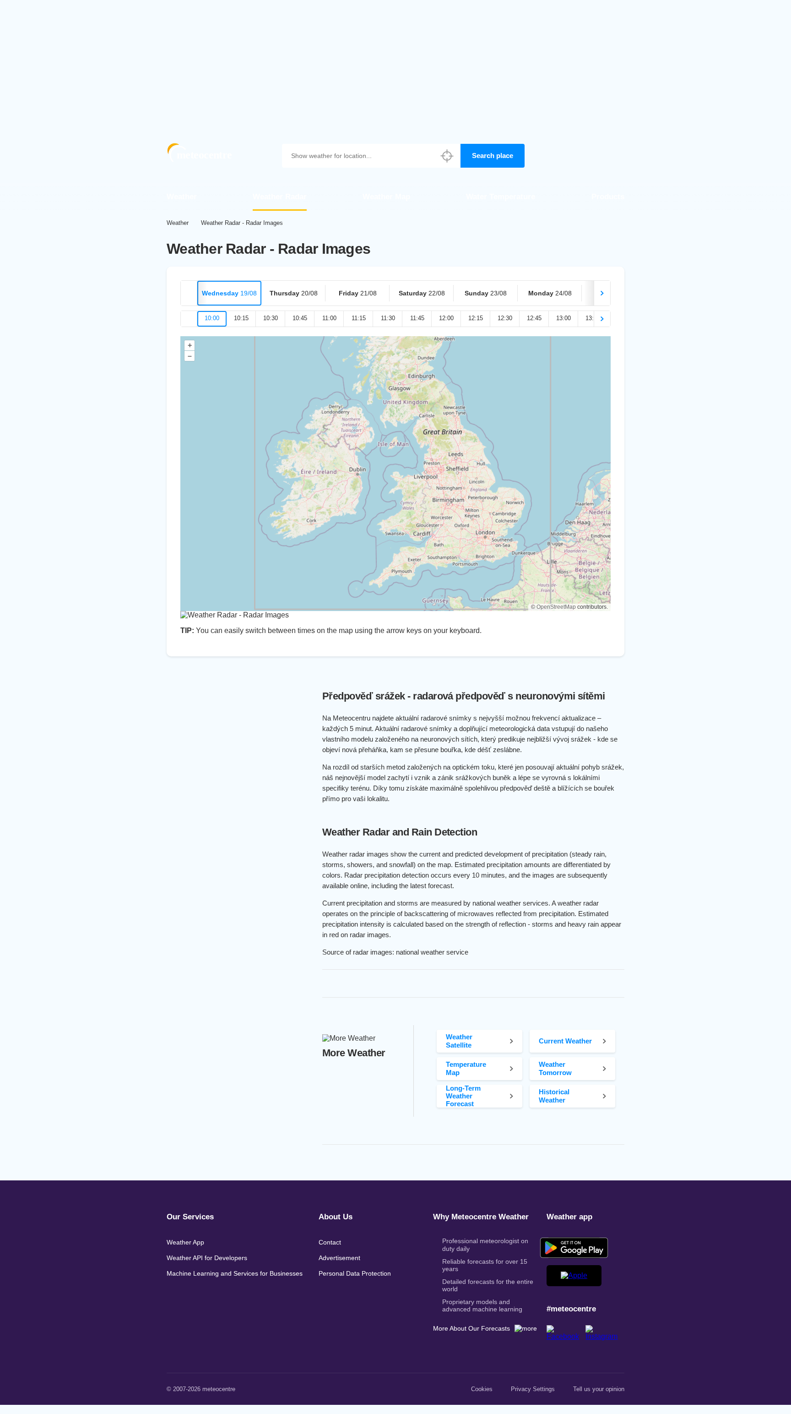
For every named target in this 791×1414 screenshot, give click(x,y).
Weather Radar (280, 196)
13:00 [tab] (563, 318)
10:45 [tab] (300, 318)
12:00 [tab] (446, 318)
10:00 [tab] (212, 318)
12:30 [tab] (505, 318)
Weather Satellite (459, 1040)
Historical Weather (554, 1095)
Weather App (185, 1242)
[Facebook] (566, 1336)
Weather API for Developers (207, 1257)
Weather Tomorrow (555, 1068)
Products (607, 196)
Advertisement (339, 1257)
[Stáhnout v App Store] (574, 1275)
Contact (330, 1242)
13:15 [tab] (592, 318)
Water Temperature (500, 196)
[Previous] (189, 293)
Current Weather (565, 1041)
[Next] (602, 293)
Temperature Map (466, 1068)
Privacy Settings (533, 1389)
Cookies (482, 1389)
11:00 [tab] (329, 318)
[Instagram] (604, 1336)
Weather (182, 196)
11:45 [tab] (417, 318)
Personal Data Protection (355, 1273)
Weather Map (386, 196)
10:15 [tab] (241, 318)
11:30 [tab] (388, 318)
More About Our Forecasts (471, 1328)
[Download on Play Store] (574, 1247)
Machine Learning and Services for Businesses (235, 1273)
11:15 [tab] (359, 318)
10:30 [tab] (270, 318)
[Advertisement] (395, 64)
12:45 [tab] (534, 318)
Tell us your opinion (598, 1389)
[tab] (229, 293)
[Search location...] (447, 156)
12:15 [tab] (475, 318)
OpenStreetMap (556, 607)
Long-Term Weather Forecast (463, 1096)
